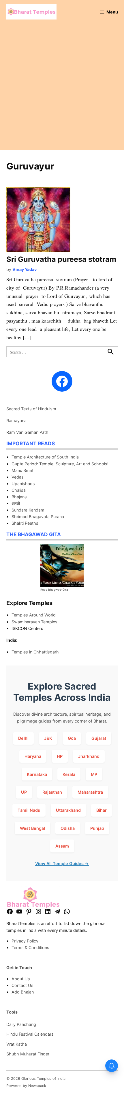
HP (60, 756)
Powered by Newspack (26, 1086)
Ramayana (16, 420)
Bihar (101, 810)
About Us (21, 978)
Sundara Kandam (28, 510)
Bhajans (19, 496)
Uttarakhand (68, 810)
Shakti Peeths (25, 523)
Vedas (18, 477)
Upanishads (23, 483)
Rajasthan (52, 792)
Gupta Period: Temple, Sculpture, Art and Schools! (60, 463)
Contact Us (22, 985)
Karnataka (37, 774)
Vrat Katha (16, 1044)
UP (24, 792)
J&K (48, 738)
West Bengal (32, 828)
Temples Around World (34, 614)
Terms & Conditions (30, 947)
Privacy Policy (25, 940)
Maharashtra (90, 792)
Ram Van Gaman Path (27, 432)
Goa (72, 738)
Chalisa (19, 490)
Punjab (97, 828)
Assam (62, 846)
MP (94, 774)
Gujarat (98, 738)
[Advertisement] (62, 88)
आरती (16, 503)
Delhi (23, 738)
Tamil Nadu (29, 810)
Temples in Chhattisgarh (35, 651)
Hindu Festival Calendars (30, 1034)
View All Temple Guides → (62, 863)
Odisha (68, 828)
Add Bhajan (23, 991)
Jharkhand (88, 756)
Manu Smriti (23, 470)
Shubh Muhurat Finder (27, 1053)
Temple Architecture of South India (45, 456)
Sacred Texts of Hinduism (31, 408)
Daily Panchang (21, 1024)
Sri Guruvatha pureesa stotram (61, 259)
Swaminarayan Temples (34, 621)
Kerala (69, 774)
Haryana (33, 756)
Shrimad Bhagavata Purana (38, 516)
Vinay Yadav (24, 269)
